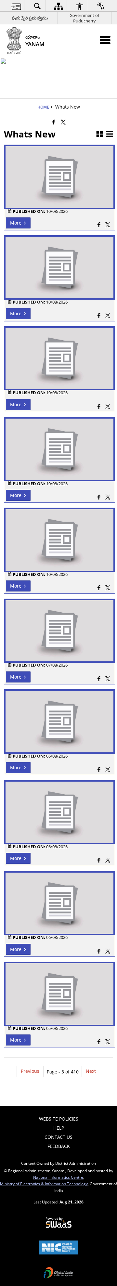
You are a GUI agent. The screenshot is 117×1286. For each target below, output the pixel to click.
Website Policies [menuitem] (58, 1119)
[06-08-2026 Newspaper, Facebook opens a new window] (99, 952)
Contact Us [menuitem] (58, 1137)
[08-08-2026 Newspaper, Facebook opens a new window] (99, 588)
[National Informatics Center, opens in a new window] (58, 1248)
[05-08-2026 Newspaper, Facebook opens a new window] (99, 1042)
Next (91, 1071)
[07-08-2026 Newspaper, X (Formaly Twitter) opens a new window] (107, 679)
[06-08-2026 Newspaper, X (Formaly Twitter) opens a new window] (107, 952)
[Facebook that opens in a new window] (54, 121)
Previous (30, 1071)
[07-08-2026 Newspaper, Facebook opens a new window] (99, 679)
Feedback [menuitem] (58, 1146)
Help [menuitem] (58, 1128)
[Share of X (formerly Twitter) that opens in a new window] (63, 121)
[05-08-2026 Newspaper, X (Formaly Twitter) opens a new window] (107, 1042)
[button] (99, 134)
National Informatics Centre (58, 1177)
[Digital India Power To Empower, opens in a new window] (58, 1273)
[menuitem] (16, 6)
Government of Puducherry (84, 18)
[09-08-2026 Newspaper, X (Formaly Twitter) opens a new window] (107, 498)
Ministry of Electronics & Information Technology (44, 1183)
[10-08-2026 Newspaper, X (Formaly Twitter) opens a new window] (107, 407)
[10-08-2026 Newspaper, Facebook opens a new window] (99, 407)
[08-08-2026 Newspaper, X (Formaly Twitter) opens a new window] (107, 588)
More (16, 223)
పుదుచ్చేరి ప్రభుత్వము (30, 18)
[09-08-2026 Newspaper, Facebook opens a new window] (99, 498)
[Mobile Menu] (105, 39)
